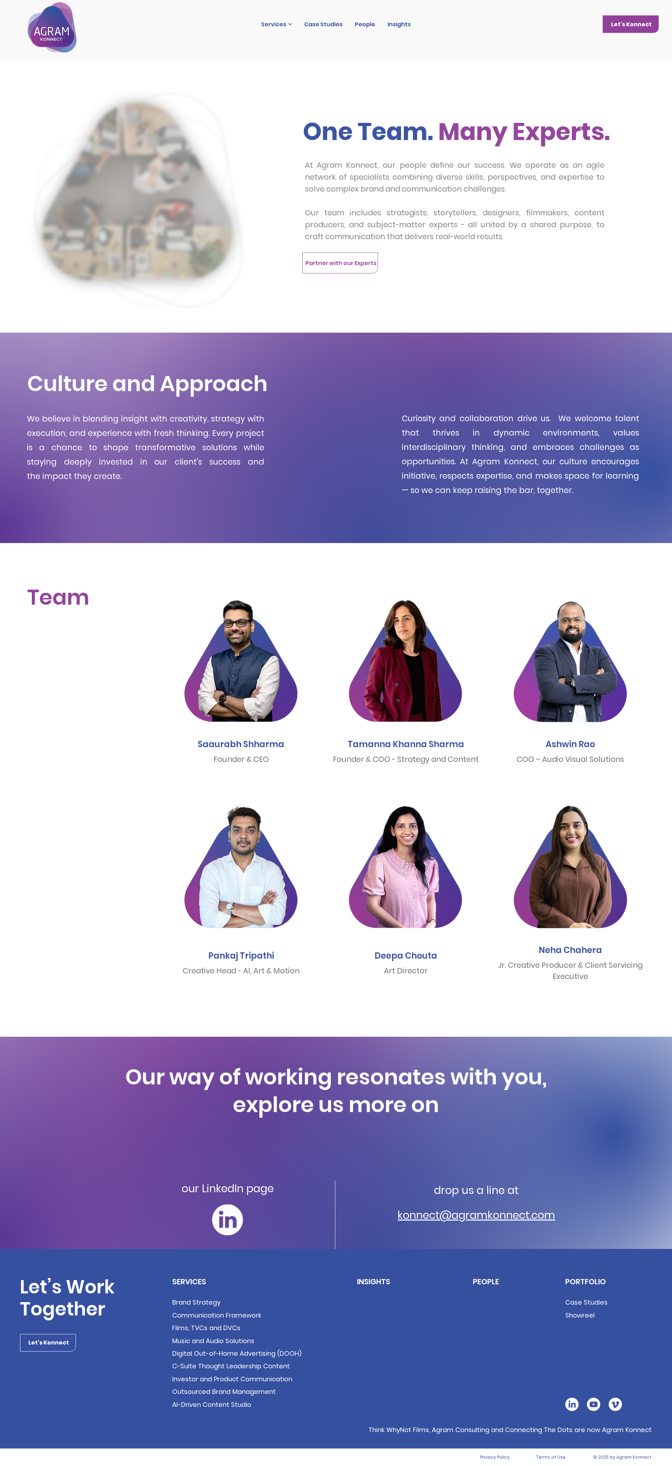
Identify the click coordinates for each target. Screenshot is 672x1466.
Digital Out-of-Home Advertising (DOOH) (236, 1353)
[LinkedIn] (572, 1404)
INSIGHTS (373, 1282)
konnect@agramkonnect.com (476, 1215)
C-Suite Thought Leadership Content (231, 1366)
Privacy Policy (495, 1457)
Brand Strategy (196, 1302)
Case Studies (586, 1302)
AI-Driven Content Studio (211, 1404)
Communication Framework (216, 1315)
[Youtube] (593, 1404)
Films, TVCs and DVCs (206, 1327)
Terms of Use (551, 1457)
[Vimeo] (615, 1404)
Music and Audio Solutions (213, 1340)
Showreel (580, 1315)
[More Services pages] (290, 24)
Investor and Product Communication (232, 1379)
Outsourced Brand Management (224, 1391)
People (486, 1282)
